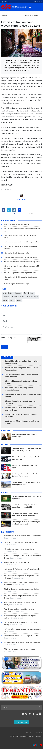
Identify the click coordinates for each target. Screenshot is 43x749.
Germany (6, 297)
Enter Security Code (8, 338)
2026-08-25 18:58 (18, 611)
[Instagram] (26, 714)
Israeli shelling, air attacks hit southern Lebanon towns (22, 536)
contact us (38, 733)
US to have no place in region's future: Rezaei (19, 649)
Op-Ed (4, 444)
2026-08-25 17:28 (14, 631)
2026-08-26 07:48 (10, 564)
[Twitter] (29, 714)
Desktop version (21, 722)
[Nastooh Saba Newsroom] (33, 745)
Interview (6, 430)
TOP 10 (7, 357)
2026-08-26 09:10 (10, 544)
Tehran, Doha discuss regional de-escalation (19, 549)
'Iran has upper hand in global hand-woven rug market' (22, 262)
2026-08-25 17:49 (17, 624)
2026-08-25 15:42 (10, 638)
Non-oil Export (29, 293)
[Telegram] (22, 714)
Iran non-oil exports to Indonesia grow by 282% (20, 273)
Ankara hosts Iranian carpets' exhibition (17, 224)
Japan (5, 301)
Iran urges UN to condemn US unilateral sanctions (21, 542)
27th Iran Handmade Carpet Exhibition (17, 253)
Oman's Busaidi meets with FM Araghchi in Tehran (21, 636)
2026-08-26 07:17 (10, 571)
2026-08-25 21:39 (16, 598)
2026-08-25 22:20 (19, 585)
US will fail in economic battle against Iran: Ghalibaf (21, 589)
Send (4, 347)
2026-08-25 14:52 (10, 644)
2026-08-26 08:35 (10, 551)
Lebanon (18, 293)
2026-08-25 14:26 (10, 651)
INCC (12, 301)
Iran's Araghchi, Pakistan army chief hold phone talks (22, 569)
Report (4, 492)
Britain (19, 301)
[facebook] (33, 714)
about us (29, 733)
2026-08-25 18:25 (18, 618)
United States (7, 293)
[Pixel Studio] (39, 745)
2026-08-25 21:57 (10, 591)
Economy (5, 15)
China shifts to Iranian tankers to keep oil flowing (20, 257)
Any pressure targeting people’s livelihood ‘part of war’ (22, 642)
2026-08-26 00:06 (19, 578)
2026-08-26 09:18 (10, 538)
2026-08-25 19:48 (16, 605)
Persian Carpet (32, 297)
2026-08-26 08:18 (16, 558)
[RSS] (36, 714)
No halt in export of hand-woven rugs (16, 284)
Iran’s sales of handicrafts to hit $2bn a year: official (22, 242)
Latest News (7, 532)
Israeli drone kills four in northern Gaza (17, 562)
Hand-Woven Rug (18, 297)
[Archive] (40, 714)
